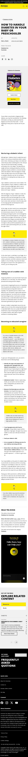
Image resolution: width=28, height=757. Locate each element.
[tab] (13, 604)
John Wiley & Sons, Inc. (19, 747)
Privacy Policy (4, 736)
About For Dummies (5, 681)
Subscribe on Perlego (14, 103)
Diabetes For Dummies (4, 49)
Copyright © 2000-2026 (6, 747)
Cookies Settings (5, 740)
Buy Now (13, 99)
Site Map (3, 692)
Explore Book (14, 95)
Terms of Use (4, 733)
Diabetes (3, 531)
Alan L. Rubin (4, 41)
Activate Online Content (6, 688)
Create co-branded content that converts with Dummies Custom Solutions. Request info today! (14, 1)
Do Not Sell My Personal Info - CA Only (10, 744)
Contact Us (3, 684)
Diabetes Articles (8, 19)
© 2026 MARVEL (5, 755)
